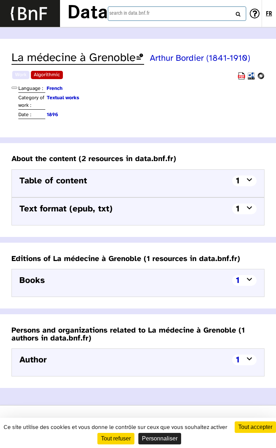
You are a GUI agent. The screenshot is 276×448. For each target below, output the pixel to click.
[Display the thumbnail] (14, 88)
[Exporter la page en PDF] (241, 78)
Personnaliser (160, 438)
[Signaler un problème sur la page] (139, 58)
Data (87, 13)
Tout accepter (255, 427)
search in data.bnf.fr (129, 13)
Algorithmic (47, 75)
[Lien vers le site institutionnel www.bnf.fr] (30, 13)
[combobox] (177, 13)
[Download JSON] (260, 78)
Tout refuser (116, 438)
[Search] (237, 12)
